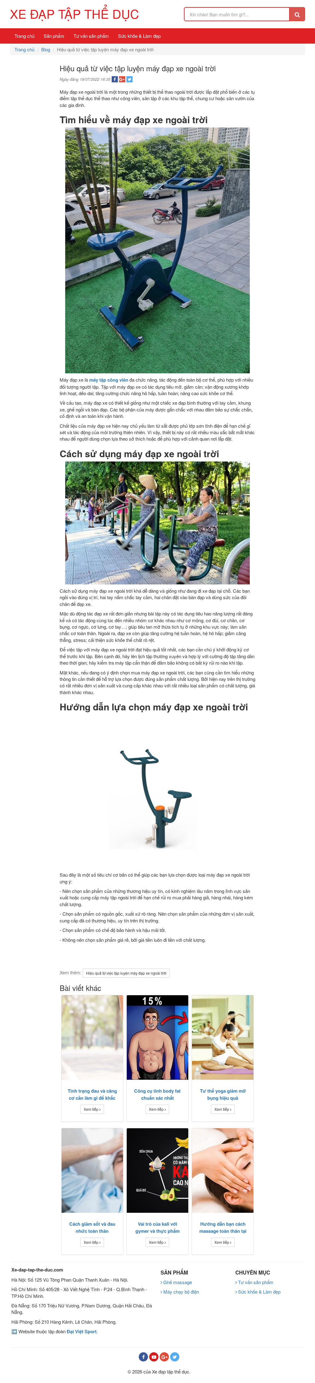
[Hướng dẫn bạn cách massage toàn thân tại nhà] (222, 1170)
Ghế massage (177, 1282)
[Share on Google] (122, 79)
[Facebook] (143, 1356)
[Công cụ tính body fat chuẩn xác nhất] (157, 1037)
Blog (45, 49)
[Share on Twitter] (129, 79)
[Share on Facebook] (115, 79)
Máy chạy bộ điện (180, 1291)
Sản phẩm (54, 36)
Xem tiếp (91, 1109)
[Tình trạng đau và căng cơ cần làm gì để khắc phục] (92, 1037)
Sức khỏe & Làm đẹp (139, 36)
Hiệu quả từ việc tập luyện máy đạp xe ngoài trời (126, 973)
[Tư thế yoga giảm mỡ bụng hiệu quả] (222, 1037)
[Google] (164, 1356)
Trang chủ (24, 36)
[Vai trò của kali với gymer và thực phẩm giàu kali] (157, 1170)
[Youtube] (153, 1356)
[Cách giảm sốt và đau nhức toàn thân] (92, 1170)
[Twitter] (174, 1356)
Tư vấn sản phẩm (91, 36)
